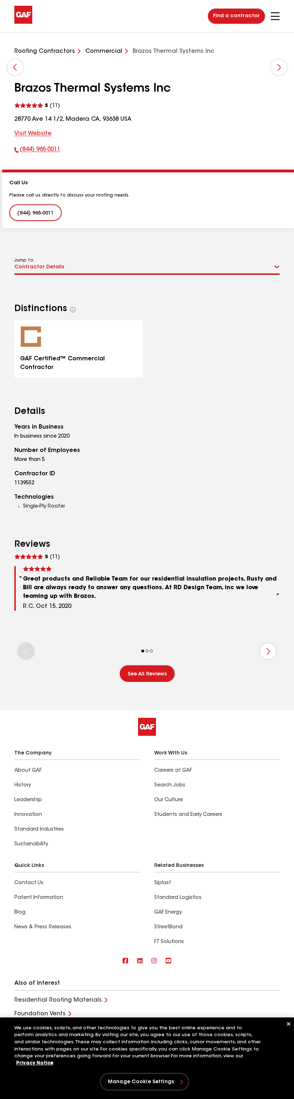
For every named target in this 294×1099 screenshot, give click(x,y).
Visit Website (33, 134)
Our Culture (168, 800)
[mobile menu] (275, 16)
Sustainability (31, 844)
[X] (140, 961)
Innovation (28, 814)
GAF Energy (168, 912)
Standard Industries (39, 829)
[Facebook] (125, 961)
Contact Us (28, 883)
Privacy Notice (34, 1063)
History (22, 785)
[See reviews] (37, 106)
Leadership (28, 800)
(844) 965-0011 (37, 151)
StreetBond (168, 927)
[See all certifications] (73, 310)
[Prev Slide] (15, 67)
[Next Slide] (279, 67)
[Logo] (23, 22)
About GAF (28, 770)
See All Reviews (147, 674)
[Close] (288, 1024)
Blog (19, 912)
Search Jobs (169, 785)
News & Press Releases (42, 927)
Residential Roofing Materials (58, 1000)
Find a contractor (236, 16)
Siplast (162, 883)
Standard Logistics (177, 897)
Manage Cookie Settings (141, 1082)
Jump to (23, 260)
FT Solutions (169, 942)
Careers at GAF (173, 770)
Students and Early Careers (188, 814)
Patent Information (38, 897)
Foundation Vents (40, 1014)
